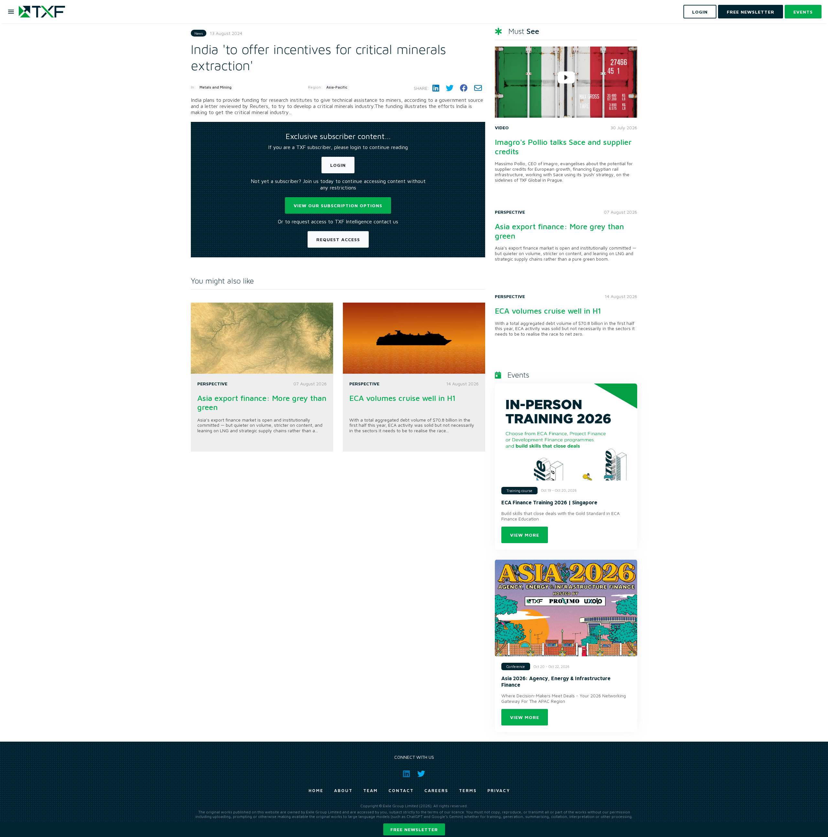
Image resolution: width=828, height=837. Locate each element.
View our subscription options (338, 205)
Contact (401, 790)
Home (316, 790)
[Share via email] (478, 88)
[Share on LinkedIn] (435, 88)
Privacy (498, 790)
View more (524, 535)
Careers (436, 790)
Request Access (338, 239)
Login (338, 165)
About (343, 790)
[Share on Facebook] (464, 88)
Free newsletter (414, 829)
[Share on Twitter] (449, 88)
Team (370, 790)
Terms (468, 790)
